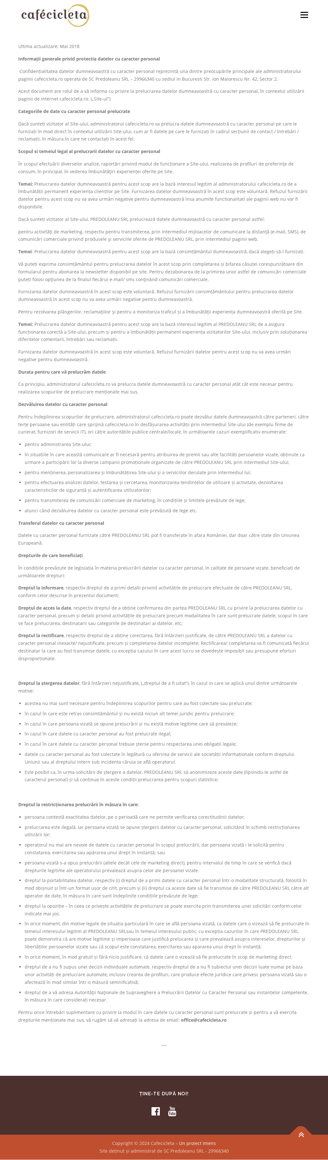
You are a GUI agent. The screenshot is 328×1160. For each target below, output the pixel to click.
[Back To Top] (301, 1134)
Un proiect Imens (197, 1143)
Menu (304, 15)
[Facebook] (156, 1111)
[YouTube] (172, 1111)
